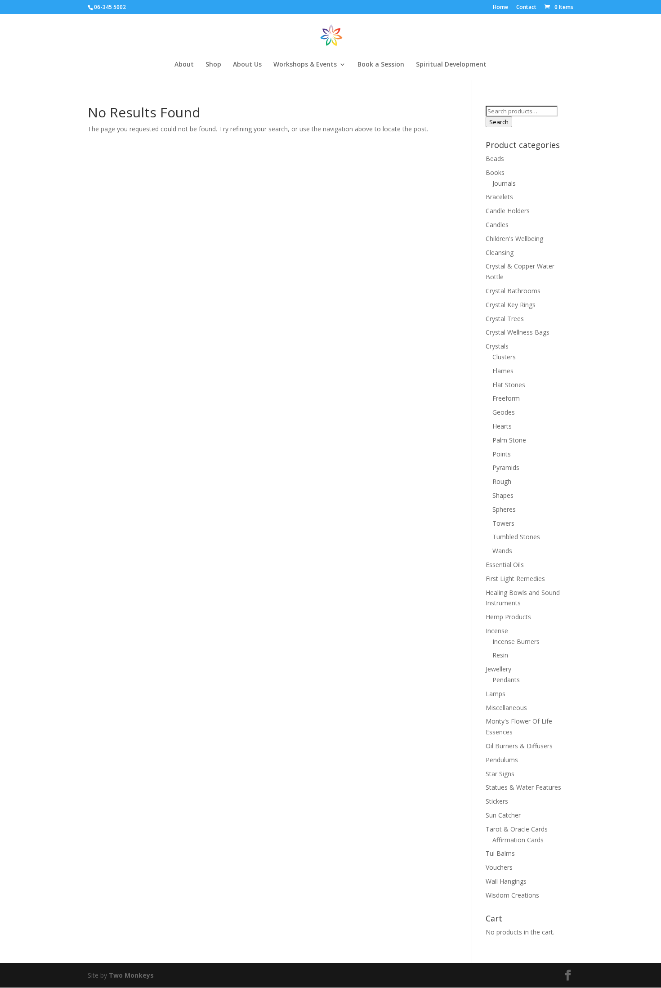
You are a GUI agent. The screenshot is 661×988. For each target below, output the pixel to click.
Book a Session (380, 64)
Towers (503, 523)
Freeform (506, 398)
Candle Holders (508, 210)
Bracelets (499, 196)
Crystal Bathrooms (513, 290)
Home (500, 7)
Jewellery (498, 669)
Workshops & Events (305, 64)
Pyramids (505, 467)
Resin (500, 655)
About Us (247, 64)
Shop (213, 64)
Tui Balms (500, 853)
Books (495, 172)
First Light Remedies (515, 578)
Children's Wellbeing (514, 238)
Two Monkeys (131, 975)
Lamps (495, 693)
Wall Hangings (506, 881)
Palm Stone (509, 440)
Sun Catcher (503, 815)
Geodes (503, 412)
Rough (501, 481)
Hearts (502, 426)
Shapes (503, 495)
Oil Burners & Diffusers (519, 746)
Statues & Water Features (523, 787)
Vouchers (499, 867)
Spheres (504, 509)
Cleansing (500, 252)
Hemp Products (508, 616)
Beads (495, 158)
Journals (504, 183)
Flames (503, 371)
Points (501, 454)
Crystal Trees (505, 318)
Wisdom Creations (512, 895)
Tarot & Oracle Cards (517, 829)
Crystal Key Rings (511, 304)
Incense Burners (516, 641)
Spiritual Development (451, 64)
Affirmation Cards (518, 840)
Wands (502, 550)
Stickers (497, 801)
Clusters (504, 357)
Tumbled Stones (516, 536)
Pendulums (502, 760)
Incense (497, 630)
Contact (526, 7)
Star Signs (500, 773)
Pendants (506, 679)
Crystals (497, 346)
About (184, 64)
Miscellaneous (506, 707)
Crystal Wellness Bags (517, 332)
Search (499, 122)
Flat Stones (508, 384)
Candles (497, 224)
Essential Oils (505, 564)
